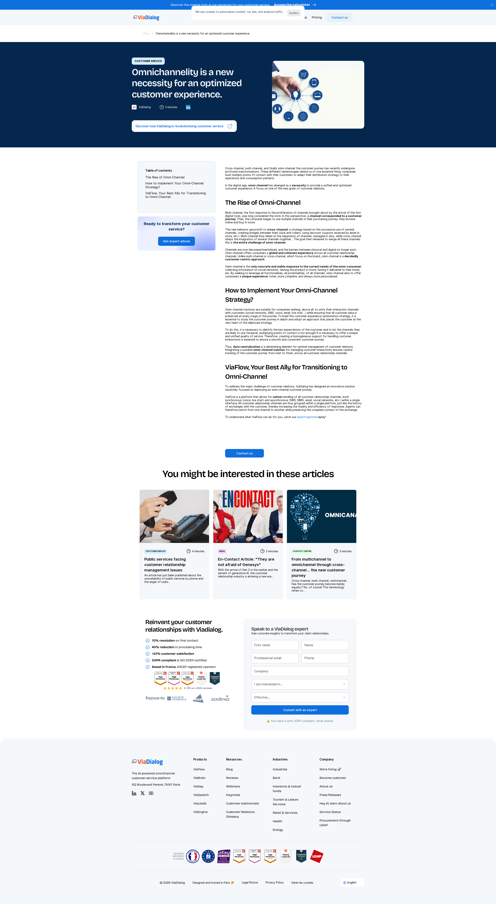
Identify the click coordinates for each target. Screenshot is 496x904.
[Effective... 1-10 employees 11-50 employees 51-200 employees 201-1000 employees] (300, 697)
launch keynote (307, 417)
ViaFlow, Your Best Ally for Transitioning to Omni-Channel (175, 195)
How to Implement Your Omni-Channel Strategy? (174, 185)
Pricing (317, 17)
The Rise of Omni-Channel (164, 177)
